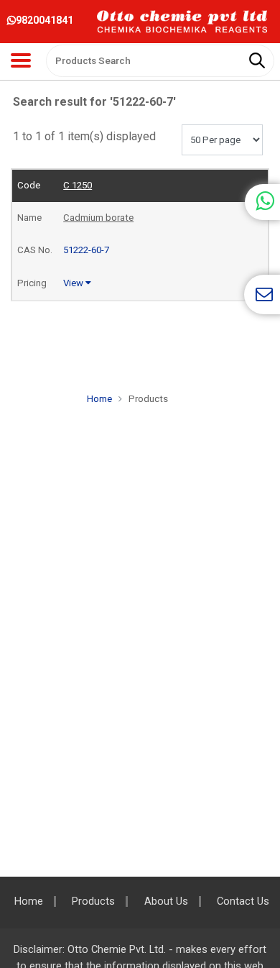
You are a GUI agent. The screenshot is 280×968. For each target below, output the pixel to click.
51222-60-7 (86, 250)
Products (93, 901)
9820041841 (44, 20)
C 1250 (77, 185)
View (74, 283)
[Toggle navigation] (21, 60)
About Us (166, 901)
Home (99, 398)
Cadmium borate (98, 217)
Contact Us (243, 901)
